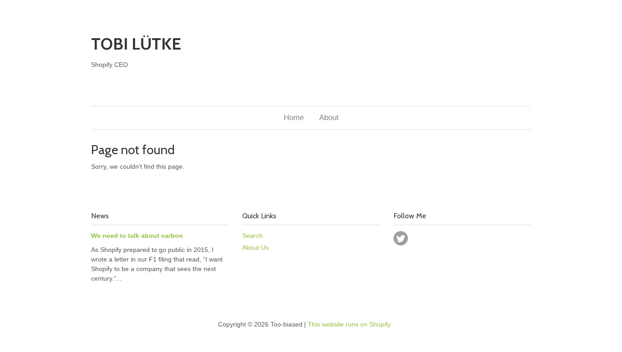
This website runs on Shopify (349, 324)
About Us (255, 247)
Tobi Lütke (136, 44)
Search (252, 235)
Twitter (400, 238)
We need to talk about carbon (137, 235)
